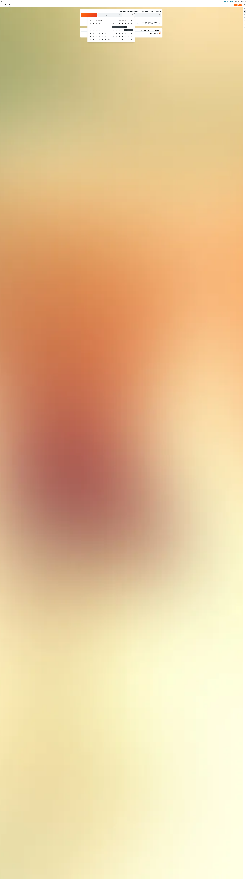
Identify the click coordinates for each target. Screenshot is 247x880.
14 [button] (128, 33)
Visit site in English (228, 1)
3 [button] (119, 27)
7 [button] (128, 30)
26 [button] (113, 36)
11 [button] (116, 30)
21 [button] (128, 36)
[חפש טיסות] (244, 8)
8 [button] (125, 30)
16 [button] (122, 33)
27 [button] (131, 39)
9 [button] (122, 30)
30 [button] (122, 39)
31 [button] (90, 39)
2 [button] (122, 27)
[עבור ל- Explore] (244, 18)
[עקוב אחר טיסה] (244, 20)
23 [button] (122, 36)
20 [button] (131, 36)
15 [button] (125, 33)
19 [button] (113, 33)
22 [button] (125, 36)
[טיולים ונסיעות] (244, 24)
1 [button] (125, 27)
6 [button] (131, 30)
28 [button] (128, 39)
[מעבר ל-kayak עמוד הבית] (238, 5)
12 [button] (113, 30)
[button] (1, 1)
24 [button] (119, 36)
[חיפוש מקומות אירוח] (244, 11)
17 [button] (119, 33)
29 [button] (125, 39)
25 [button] (116, 36)
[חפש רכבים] (244, 14)
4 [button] (116, 27)
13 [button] (131, 33)
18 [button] (116, 33)
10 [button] (119, 30)
